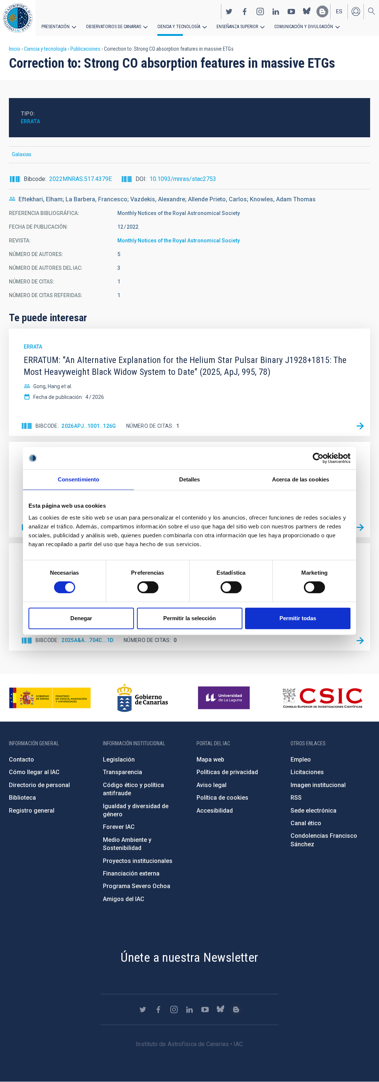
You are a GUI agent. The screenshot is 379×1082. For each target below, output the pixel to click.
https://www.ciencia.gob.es (50, 698)
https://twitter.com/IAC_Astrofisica (229, 11)
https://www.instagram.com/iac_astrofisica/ (260, 11)
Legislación (119, 759)
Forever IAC (119, 826)
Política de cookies (222, 797)
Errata (30, 121)
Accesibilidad (215, 810)
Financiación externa (131, 873)
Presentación (55, 26)
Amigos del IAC (123, 899)
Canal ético (306, 823)
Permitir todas (297, 618)
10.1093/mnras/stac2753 (183, 178)
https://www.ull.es (225, 698)
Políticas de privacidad (227, 772)
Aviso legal (212, 785)
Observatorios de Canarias (113, 26)
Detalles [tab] (189, 479)
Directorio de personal (39, 785)
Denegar (81, 618)
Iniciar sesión (355, 11)
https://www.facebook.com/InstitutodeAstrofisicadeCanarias (244, 11)
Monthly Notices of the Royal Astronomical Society (178, 240)
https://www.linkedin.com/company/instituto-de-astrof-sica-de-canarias (276, 11)
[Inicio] (18, 18)
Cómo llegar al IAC (34, 772)
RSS (296, 797)
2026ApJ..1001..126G (88, 426)
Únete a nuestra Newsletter (189, 957)
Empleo (301, 759)
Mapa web (210, 759)
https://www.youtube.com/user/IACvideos (291, 11)
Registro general (31, 810)
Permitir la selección (189, 618)
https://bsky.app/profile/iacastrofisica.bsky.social (307, 11)
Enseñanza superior (237, 26)
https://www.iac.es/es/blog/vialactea (322, 11)
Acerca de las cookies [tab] (300, 479)
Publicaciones (85, 49)
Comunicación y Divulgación (303, 26)
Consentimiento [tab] (78, 479)
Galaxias (21, 154)
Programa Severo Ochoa (136, 886)
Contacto (21, 759)
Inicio (14, 49)
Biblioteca (22, 797)
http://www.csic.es (322, 698)
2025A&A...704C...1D (87, 640)
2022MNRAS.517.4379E (80, 178)
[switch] (147, 587)
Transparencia (122, 772)
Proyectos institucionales (137, 860)
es (339, 11)
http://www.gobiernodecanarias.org (142, 698)
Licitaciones (307, 772)
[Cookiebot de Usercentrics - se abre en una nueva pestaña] (318, 458)
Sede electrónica (313, 810)
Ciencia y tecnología (178, 26)
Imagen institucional (318, 785)
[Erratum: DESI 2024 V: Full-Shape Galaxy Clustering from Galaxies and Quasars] (360, 527)
